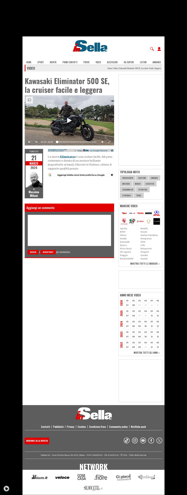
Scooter (150, 183)
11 (152, 315)
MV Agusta (125, 252)
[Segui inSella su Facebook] (151, 441)
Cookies (82, 426)
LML (143, 245)
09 (139, 326)
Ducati (144, 232)
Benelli (144, 228)
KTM (143, 242)
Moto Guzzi (126, 248)
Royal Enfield (126, 258)
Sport (40, 62)
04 (145, 300)
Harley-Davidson (149, 235)
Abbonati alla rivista (37, 440)
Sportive (142, 189)
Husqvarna (146, 238)
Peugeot (145, 252)
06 (157, 300)
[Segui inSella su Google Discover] (81, 150)
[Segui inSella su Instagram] (135, 441)
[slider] (76, 141)
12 (158, 315)
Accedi (33, 252)
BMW (122, 232)
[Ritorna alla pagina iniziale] (93, 418)
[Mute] (36, 141)
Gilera (123, 235)
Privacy (70, 426)
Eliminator (68, 156)
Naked (138, 183)
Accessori (112, 62)
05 (151, 300)
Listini (143, 62)
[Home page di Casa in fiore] (101, 478)
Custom (142, 177)
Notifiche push (138, 426)
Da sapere (129, 62)
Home (28, 62)
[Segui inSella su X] (159, 441)
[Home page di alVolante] (40, 477)
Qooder (144, 255)
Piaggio (124, 255)
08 (133, 305)
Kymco (123, 245)
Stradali (126, 195)
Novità (53, 62)
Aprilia (123, 228)
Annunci (157, 62)
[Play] (69, 120)
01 (127, 300)
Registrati (48, 252)
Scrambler (127, 189)
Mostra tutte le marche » (145, 263)
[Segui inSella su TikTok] (127, 441)
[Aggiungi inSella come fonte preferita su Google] (81, 174)
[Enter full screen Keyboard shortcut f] (109, 141)
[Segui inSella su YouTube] (143, 441)
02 (133, 300)
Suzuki (144, 258)
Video (98, 62)
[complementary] (69, 120)
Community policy (118, 426)
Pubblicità (58, 426)
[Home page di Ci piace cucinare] (123, 478)
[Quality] (102, 141)
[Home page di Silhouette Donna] (93, 489)
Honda (123, 238)
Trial (138, 195)
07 (127, 305)
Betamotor (146, 248)
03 (139, 300)
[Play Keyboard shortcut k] (29, 141)
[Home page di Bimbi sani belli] (146, 478)
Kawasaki (125, 242)
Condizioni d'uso (97, 426)
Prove (86, 62)
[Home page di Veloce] (62, 477)
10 (146, 326)
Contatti (45, 426)
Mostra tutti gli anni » (147, 352)
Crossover (127, 177)
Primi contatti (70, 62)
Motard (126, 183)
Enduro (154, 177)
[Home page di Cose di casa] (81, 477)
